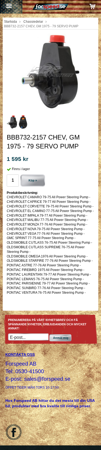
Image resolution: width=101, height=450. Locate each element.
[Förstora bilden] (50, 71)
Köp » (33, 180)
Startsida (10, 22)
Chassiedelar (33, 22)
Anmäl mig (60, 337)
